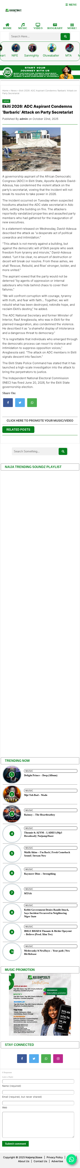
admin (24, 118)
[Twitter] (34, 1058)
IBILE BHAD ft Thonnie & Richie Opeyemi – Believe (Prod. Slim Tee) (48, 933)
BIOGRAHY (55, 28)
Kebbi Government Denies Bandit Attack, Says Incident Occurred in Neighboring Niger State (46, 913)
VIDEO (38, 28)
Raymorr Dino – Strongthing (40, 873)
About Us (23, 1161)
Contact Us (40, 1161)
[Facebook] (22, 1058)
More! (72, 28)
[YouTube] (46, 1058)
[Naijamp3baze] (13, 10)
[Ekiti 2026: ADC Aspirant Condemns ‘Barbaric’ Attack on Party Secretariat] (8, 402)
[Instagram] (58, 1058)
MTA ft (28, 893)
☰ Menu (71, 4)
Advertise (57, 1161)
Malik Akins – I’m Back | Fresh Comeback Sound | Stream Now (47, 854)
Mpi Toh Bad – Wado (35, 795)
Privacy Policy (55, 1157)
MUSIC (22, 28)
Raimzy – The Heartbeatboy (39, 814)
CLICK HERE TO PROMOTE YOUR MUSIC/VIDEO (40, 420)
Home (5, 90)
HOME (7, 28)
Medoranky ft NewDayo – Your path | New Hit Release (47, 952)
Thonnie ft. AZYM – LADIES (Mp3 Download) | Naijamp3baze (43, 834)
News (14, 90)
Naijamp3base (33, 1157)
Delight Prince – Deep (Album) (40, 775)
